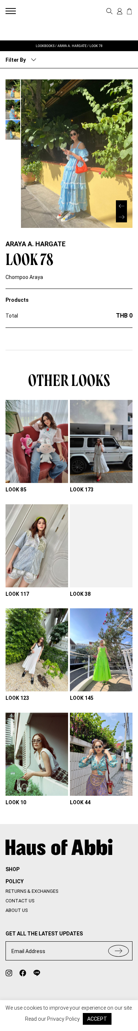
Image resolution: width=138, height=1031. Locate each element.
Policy (15, 881)
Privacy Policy (63, 1019)
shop (13, 869)
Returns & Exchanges (32, 891)
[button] (121, 216)
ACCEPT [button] (97, 1019)
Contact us (20, 900)
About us (17, 910)
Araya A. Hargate (36, 244)
